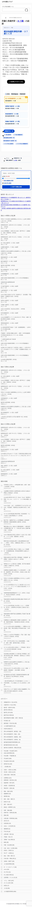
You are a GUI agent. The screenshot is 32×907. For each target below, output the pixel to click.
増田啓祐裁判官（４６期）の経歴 (9, 323)
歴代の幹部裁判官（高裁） (11, 734)
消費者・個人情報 (8, 839)
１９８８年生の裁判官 (8, 143)
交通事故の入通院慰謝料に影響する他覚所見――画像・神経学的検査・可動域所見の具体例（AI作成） (17, 621)
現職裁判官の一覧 (9, 131)
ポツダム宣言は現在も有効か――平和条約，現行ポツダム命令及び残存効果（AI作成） (17, 648)
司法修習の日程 (8, 761)
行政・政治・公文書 (9, 848)
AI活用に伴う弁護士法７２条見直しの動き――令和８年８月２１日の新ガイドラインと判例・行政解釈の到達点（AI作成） (16, 349)
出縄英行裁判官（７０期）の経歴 (9, 247)
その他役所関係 (8, 864)
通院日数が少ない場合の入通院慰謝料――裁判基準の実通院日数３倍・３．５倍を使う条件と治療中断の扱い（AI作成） (17, 528)
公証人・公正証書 (8, 826)
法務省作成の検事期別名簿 (8, 282)
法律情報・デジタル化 (9, 877)
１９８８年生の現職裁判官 (22, 143)
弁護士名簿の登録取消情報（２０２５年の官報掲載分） (15, 343)
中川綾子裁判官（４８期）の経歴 (9, 286)
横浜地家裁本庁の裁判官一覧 (10, 140)
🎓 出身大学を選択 (6, 183)
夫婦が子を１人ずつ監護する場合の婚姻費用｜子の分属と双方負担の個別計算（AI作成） (17, 690)
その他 (5, 888)
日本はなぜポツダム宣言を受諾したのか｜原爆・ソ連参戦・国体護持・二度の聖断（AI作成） (17, 669)
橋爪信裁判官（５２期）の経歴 (9, 261)
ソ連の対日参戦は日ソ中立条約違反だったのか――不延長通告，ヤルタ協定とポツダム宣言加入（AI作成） (17, 682)
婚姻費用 (6, 793)
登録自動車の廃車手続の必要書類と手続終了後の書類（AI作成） (17, 614)
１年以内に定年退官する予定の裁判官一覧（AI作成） (14, 416)
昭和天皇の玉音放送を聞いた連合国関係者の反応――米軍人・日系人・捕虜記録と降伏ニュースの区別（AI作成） (17, 542)
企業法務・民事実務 (9, 818)
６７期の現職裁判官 (18, 134)
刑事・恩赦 (7, 810)
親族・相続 (7, 791)
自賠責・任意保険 (8, 785)
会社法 (5, 820)
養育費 (5, 796)
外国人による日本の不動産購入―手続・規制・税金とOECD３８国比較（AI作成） (17, 635)
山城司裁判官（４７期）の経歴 (9, 290)
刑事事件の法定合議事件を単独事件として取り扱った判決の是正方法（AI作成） (17, 662)
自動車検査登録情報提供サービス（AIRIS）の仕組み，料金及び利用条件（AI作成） (17, 593)
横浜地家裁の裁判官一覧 (9, 137)
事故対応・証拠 (8, 788)
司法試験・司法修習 (9, 751)
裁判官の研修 (7, 709)
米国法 (5, 885)
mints (5, 869)
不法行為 (6, 831)
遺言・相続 (7, 804)
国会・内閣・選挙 (8, 855)
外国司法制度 (7, 728)
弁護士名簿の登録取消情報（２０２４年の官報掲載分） (15, 355)
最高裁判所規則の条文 (9, 745)
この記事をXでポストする (16, 81)
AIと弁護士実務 (8, 874)
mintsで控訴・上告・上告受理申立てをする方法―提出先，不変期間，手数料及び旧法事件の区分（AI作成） (17, 507)
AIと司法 (6, 872)
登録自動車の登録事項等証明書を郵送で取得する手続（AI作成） (17, 600)
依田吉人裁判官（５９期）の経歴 (9, 300)
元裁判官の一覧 (8, 705)
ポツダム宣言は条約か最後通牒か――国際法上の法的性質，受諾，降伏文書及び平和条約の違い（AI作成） (17, 628)
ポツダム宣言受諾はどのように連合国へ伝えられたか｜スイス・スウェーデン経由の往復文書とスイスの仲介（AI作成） (17, 586)
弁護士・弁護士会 (8, 769)
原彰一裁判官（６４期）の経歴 (9, 465)
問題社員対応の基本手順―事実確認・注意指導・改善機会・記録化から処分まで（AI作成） (17, 558)
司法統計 (6, 720)
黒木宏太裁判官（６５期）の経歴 (9, 449)
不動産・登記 (7, 837)
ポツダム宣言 (7, 883)
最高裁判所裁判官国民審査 (11, 742)
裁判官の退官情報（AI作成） (8, 265)
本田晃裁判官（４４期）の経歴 (9, 398)
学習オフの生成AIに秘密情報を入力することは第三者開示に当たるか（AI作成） (17, 579)
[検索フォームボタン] (27, 10)
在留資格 (6, 823)
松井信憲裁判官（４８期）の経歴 (9, 313)
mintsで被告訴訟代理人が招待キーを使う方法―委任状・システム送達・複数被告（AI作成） (17, 535)
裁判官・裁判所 (8, 707)
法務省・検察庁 (8, 861)
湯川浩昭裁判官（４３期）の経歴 (9, 412)
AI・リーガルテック (9, 867)
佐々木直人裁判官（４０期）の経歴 (10, 243)
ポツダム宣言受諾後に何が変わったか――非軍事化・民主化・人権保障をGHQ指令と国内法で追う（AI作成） (16, 607)
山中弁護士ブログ (7, 1)
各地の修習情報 (8, 753)
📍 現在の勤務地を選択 (7, 180)
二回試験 (6, 766)
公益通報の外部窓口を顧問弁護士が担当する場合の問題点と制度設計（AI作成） (17, 492)
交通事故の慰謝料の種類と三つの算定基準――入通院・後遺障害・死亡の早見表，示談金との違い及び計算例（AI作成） (17, 571)
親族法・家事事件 (8, 807)
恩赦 (5, 815)
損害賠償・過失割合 (9, 780)
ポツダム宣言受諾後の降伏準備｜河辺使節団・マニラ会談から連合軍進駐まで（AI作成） (17, 514)
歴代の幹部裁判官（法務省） (11, 739)
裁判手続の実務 (8, 715)
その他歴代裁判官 (8, 726)
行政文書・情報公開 (9, 858)
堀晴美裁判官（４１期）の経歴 (9, 257)
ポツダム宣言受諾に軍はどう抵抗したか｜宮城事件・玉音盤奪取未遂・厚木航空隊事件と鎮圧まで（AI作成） (16, 551)
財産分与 (6, 801)
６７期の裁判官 (7, 134)
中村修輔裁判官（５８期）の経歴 (9, 273)
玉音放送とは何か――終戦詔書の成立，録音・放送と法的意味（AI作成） (17, 485)
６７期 (15, 160)
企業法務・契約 (8, 834)
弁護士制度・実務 (8, 774)
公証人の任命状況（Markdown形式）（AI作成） (13, 309)
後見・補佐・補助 (8, 799)
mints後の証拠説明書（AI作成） (9, 359)
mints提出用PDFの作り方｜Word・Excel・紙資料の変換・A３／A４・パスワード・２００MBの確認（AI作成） (17, 499)
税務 (5, 842)
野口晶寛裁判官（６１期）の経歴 (9, 269)
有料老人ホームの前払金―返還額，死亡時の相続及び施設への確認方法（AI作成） (17, 564)
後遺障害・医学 (8, 782)
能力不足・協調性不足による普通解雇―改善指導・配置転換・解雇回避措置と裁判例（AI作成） (17, 521)
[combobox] (14, 9)
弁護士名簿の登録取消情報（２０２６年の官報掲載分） (15, 278)
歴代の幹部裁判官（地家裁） (11, 737)
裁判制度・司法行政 (9, 723)
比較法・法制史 (8, 850)
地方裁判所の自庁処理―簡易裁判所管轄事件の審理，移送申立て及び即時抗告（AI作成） (16, 675)
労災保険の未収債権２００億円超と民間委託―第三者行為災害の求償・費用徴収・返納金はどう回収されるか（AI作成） (17, 655)
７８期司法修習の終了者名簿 (8, 339)
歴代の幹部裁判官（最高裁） (11, 731)
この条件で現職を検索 (16, 186)
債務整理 (6, 828)
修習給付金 (7, 764)
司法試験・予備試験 (9, 755)
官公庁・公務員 (8, 853)
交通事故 (6, 777)
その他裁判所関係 (8, 891)
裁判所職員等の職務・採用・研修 (12, 718)
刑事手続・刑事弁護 (9, 812)
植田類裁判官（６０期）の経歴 (9, 474)
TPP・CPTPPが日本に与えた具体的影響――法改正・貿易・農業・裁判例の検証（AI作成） (16, 641)
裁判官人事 (7, 712)
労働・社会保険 (8, 845)
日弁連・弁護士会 (8, 772)
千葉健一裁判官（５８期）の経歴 (9, 304)
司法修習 (6, 758)
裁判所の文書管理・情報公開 (11, 747)
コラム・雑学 (7, 880)
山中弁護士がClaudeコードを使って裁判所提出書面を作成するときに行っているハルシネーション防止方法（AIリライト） (16, 455)
